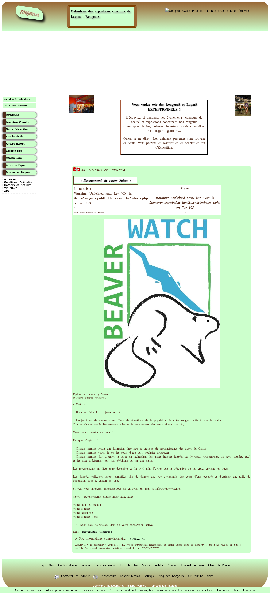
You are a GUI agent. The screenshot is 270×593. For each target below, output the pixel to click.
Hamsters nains (104, 565)
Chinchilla (124, 565)
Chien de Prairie (219, 565)
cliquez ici (137, 538)
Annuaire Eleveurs (15, 143)
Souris (146, 565)
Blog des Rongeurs (171, 575)
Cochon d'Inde (67, 565)
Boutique (149, 575)
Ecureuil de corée (192, 565)
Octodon (172, 565)
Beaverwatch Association (97, 531)
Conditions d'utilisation (18, 182)
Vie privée (10, 188)
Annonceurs (109, 575)
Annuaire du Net (14, 136)
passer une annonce (15, 105)
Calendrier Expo (14, 150)
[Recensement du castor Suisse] (161, 387)
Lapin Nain (47, 565)
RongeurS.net (12, 114)
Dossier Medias (130, 575)
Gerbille (158, 565)
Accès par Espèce (16, 165)
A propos (10, 179)
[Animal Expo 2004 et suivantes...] (243, 115)
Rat (136, 565)
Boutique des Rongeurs (18, 172)
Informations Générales (17, 122)
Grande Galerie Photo (17, 129)
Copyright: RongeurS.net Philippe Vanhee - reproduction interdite (135, 585)
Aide (7, 191)
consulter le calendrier (17, 99)
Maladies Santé (13, 158)
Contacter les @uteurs (76, 575)
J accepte (249, 590)
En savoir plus (227, 590)
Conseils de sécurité (17, 185)
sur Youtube (195, 575)
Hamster (85, 565)
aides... (211, 575)
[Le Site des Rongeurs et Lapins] (29, 12)
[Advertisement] (135, 62)
